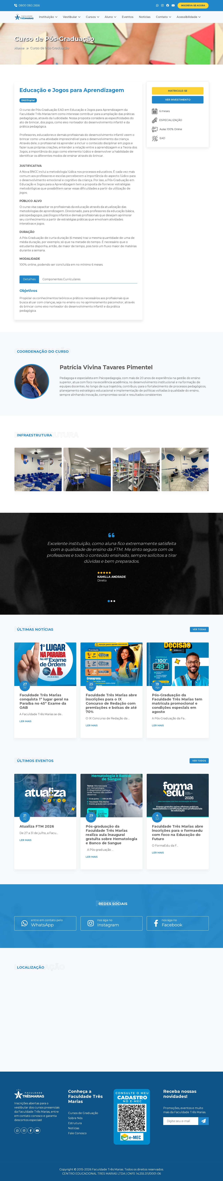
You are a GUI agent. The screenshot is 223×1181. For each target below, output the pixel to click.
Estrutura (75, 1123)
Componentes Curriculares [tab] (61, 279)
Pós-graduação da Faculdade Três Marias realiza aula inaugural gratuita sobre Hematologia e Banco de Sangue (111, 834)
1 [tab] (109, 601)
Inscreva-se (193, 5)
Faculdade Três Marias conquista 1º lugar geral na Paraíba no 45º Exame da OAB (44, 701)
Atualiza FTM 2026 (37, 826)
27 (25, 685)
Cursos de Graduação (83, 1113)
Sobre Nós (75, 1118)
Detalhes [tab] (29, 279)
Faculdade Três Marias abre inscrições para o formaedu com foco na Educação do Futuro (177, 832)
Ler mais (26, 721)
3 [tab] (114, 601)
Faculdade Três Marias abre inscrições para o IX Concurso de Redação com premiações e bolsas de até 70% (111, 703)
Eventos (127, 17)
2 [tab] (111, 601)
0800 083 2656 (29, 5)
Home (19, 48)
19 (157, 685)
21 (24, 816)
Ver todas (199, 629)
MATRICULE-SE (177, 90)
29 (91, 816)
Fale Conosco (77, 1133)
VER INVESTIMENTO (177, 99)
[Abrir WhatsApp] (214, 1172)
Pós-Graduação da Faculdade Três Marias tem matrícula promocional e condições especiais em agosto (177, 703)
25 (91, 685)
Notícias (145, 17)
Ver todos (199, 760)
